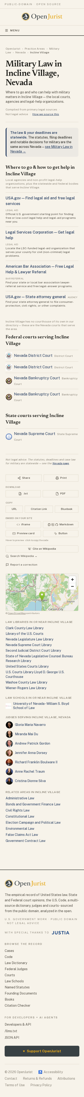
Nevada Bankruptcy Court (37, 378)
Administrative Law (20, 798)
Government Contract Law (26, 841)
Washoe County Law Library (26, 682)
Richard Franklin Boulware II (36, 762)
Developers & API (18, 1024)
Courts (10, 975)
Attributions (66, 1078)
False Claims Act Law (22, 835)
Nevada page (60, 463)
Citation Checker (17, 1005)
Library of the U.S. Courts (24, 634)
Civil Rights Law (18, 810)
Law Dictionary (16, 963)
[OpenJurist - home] (42, 16)
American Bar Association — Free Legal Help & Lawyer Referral (40, 269)
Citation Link (39, 509)
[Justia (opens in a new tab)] (61, 933)
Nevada (20, 52)
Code (9, 957)
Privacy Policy (41, 1085)
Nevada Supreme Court (34, 433)
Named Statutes (17, 987)
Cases (9, 951)
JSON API (12, 1037)
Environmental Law (20, 828)
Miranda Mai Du (26, 734)
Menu (15, 30)
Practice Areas (35, 48)
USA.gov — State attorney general (36, 297)
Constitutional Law (20, 816)
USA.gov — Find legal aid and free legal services (40, 201)
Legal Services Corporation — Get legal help (40, 235)
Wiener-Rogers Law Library (26, 688)
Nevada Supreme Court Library (29, 645)
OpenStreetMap (17, 613)
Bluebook (66, 509)
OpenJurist (13, 48)
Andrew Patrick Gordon (32, 743)
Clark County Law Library (24, 628)
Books (9, 999)
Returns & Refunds (37, 1078)
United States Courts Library (27, 666)
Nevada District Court (33, 355)
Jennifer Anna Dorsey (31, 753)
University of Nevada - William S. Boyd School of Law (41, 706)
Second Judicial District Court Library (33, 650)
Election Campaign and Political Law (33, 822)
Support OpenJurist (42, 1051)
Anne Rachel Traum (30, 771)
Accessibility (50, 1072)
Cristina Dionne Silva (30, 781)
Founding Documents (21, 993)
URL (14, 509)
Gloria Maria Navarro (30, 725)
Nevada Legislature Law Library (29, 639)
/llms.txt (11, 1031)
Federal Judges (16, 969)
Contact (11, 1078)
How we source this (45, 114)
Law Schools (14, 981)
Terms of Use (15, 1085)
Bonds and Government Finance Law (33, 804)
